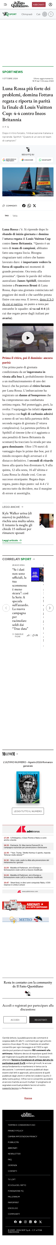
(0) (36, 635)
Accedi (15, 1019)
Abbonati (38, 4)
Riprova (28, 1098)
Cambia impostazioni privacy (22, 1136)
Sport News (12, 72)
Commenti (11, 205)
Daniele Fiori (17, 635)
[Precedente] (6, 608)
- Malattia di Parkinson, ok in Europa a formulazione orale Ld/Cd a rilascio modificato (23, 869)
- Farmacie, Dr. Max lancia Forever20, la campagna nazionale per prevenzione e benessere (25, 846)
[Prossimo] (50, 608)
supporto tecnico (10, 1088)
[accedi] (50, 4)
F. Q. (5, 127)
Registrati (41, 1019)
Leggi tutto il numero (28, 811)
